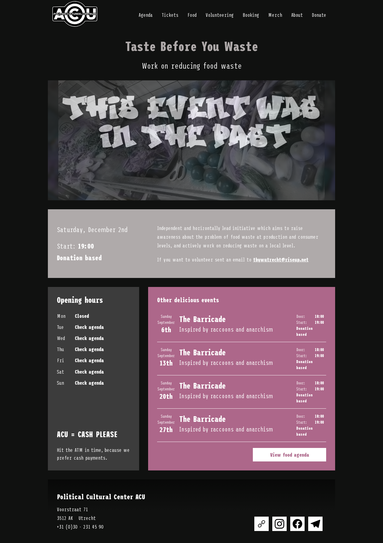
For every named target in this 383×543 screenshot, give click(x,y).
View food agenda (289, 454)
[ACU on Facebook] (297, 524)
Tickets (170, 14)
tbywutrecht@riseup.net (280, 259)
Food (192, 14)
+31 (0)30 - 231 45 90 (80, 526)
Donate (319, 14)
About (297, 14)
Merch (275, 14)
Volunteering (220, 14)
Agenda (146, 14)
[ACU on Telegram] (315, 524)
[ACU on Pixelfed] (261, 524)
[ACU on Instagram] (279, 524)
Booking (251, 14)
